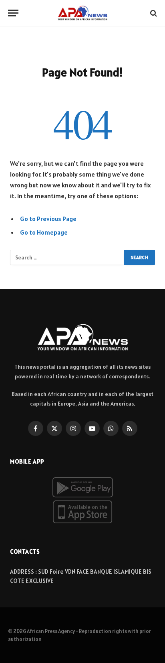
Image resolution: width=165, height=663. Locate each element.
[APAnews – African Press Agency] (82, 13)
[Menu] (13, 13)
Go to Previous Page (48, 219)
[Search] (153, 13)
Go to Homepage (44, 232)
